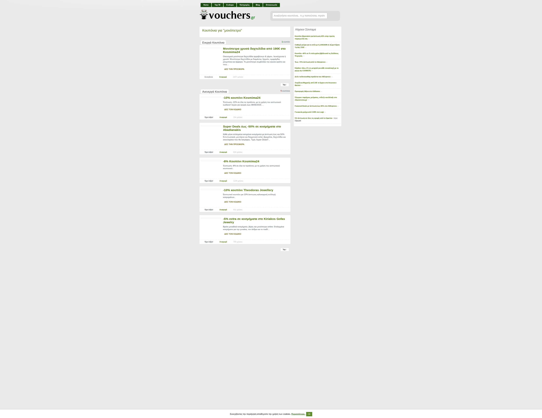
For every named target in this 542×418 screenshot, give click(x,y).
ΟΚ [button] (309, 414)
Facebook (339, 4)
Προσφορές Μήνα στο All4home (307, 91)
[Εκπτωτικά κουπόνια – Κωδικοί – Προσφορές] (227, 14)
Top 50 (217, 5)
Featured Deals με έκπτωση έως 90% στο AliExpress (316, 106)
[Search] (332, 16)
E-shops (230, 5)
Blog (258, 5)
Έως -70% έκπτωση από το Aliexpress (310, 62)
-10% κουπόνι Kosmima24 (241, 97)
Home (205, 5)
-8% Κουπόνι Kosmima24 (241, 161)
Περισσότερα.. (298, 414)
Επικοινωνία (271, 5)
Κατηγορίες (245, 5)
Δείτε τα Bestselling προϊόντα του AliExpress (313, 77)
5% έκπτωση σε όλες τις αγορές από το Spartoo (314, 118)
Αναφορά (223, 77)
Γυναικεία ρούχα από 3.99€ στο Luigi (309, 112)
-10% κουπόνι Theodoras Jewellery (248, 190)
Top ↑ (285, 85)
